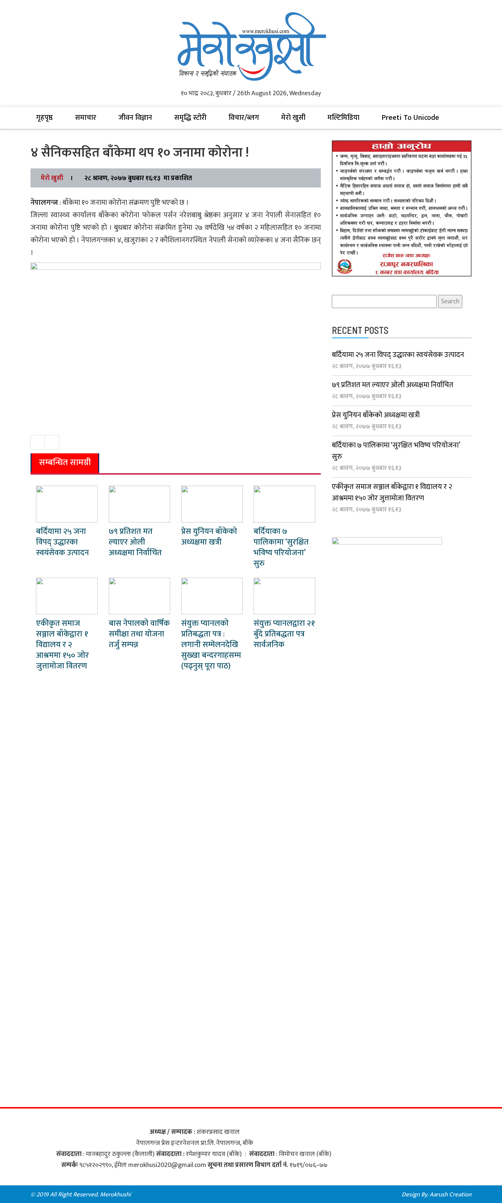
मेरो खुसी (293, 117)
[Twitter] (251, 1194)
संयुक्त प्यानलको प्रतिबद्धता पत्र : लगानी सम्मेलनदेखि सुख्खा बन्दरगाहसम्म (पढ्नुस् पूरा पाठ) (211, 645)
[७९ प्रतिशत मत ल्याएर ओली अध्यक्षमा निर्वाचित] (139, 503)
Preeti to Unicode (410, 117)
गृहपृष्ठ (44, 117)
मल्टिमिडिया (343, 117)
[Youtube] (265, 1194)
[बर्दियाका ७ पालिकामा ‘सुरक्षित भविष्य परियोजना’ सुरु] (284, 503)
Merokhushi (115, 1194)
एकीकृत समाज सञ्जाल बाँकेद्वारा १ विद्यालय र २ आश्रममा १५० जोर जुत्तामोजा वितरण (62, 645)
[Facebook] (236, 1194)
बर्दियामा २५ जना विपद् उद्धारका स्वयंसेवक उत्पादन (62, 542)
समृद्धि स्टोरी (190, 117)
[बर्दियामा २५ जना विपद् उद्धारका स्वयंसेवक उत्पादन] (66, 503)
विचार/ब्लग (244, 117)
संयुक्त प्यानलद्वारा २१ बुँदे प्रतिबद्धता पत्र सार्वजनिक (284, 634)
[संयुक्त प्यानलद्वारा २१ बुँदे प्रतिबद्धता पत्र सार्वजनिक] (284, 595)
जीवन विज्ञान (135, 117)
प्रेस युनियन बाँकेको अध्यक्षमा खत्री (209, 537)
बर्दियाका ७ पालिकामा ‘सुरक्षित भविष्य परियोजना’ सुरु (281, 547)
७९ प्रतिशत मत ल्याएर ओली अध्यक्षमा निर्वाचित (135, 542)
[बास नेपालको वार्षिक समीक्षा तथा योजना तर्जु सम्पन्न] (139, 595)
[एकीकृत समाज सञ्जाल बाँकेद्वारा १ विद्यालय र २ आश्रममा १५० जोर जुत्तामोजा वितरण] (66, 595)
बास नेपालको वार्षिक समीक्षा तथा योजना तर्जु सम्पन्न (139, 634)
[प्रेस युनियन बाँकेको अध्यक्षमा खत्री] (212, 503)
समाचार (85, 117)
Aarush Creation (450, 1194)
